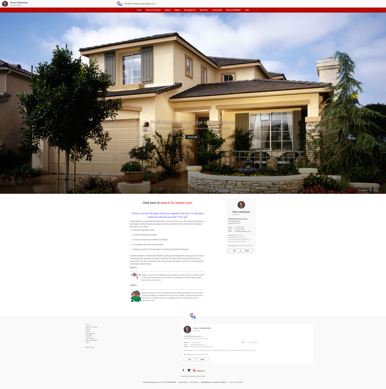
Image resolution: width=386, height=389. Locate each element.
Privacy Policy (183, 382)
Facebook (183, 370)
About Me (204, 10)
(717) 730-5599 (239, 229)
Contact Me (192, 137)
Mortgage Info (190, 10)
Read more (157, 280)
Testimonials (217, 10)
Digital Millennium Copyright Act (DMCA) (213, 382)
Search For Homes (153, 10)
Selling (177, 10)
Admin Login (90, 347)
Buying (167, 10)
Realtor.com (199, 370)
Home (139, 10)
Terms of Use (194, 382)
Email (247, 250)
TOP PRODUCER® (170, 382)
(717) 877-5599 (239, 227)
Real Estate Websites (149, 382)
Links (247, 10)
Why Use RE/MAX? (233, 10)
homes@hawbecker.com (242, 231)
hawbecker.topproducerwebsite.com (201, 346)
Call (234, 250)
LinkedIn (189, 370)
